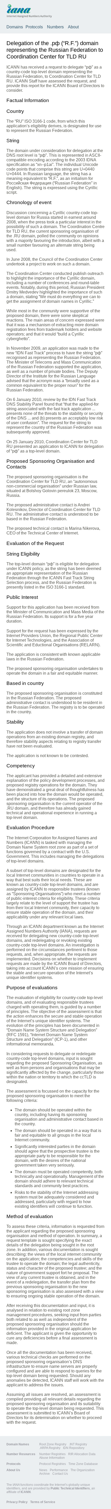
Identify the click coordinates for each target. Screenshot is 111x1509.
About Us (13, 1470)
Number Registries (52, 1454)
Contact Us (60, 1474)
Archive (44, 1474)
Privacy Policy (17, 1502)
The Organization (82, 1470)
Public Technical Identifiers (70, 1488)
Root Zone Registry (52, 1444)
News (43, 1470)
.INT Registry (78, 1444)
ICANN (26, 1492)
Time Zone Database (83, 1464)
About (73, 27)
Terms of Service (42, 1502)
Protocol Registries (52, 1464)
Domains (14, 27)
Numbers (55, 27)
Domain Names (17, 1444)
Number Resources (20, 1454)
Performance (59, 1470)
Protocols (34, 27)
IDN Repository (73, 1448)
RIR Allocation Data (82, 1454)
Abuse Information (52, 1458)
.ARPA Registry (49, 1448)
